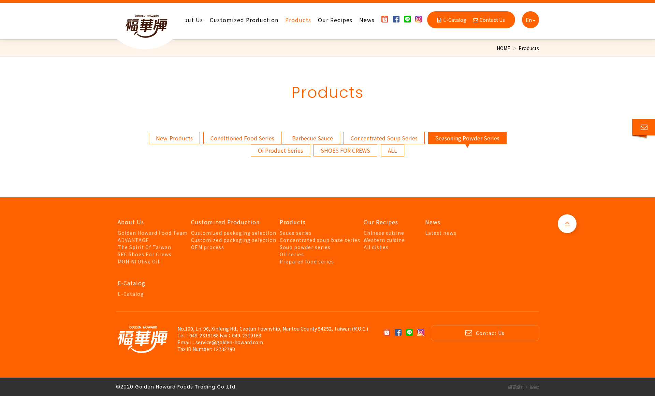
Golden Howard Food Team (153, 232)
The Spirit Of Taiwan (144, 247)
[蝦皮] (386, 19)
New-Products (174, 138)
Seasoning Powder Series (467, 138)
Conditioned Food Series (242, 138)
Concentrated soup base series (320, 240)
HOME (503, 48)
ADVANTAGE (133, 240)
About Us (190, 20)
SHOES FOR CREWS (345, 150)
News (367, 20)
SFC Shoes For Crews (145, 254)
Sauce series (296, 232)
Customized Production (244, 20)
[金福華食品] (145, 24)
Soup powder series (305, 247)
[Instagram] (420, 19)
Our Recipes (335, 20)
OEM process (207, 247)
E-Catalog (454, 19)
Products (298, 20)
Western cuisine (384, 240)
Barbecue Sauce (312, 138)
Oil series (292, 254)
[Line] (409, 19)
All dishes (376, 247)
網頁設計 (516, 387)
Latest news (440, 232)
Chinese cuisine (384, 232)
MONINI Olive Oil (138, 261)
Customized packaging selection (233, 232)
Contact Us (492, 19)
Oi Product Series (280, 150)
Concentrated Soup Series (384, 138)
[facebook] (398, 19)
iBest (534, 387)
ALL (392, 150)
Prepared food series (307, 261)
